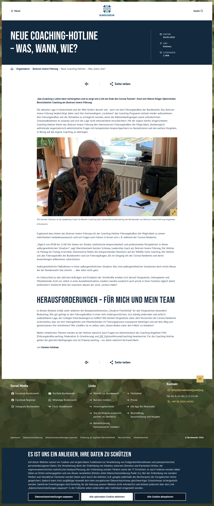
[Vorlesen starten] (86, 83)
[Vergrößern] (173, 212)
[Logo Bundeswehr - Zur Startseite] (107, 11)
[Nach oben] (200, 378)
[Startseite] (11, 69)
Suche (196, 11)
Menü (17, 11)
